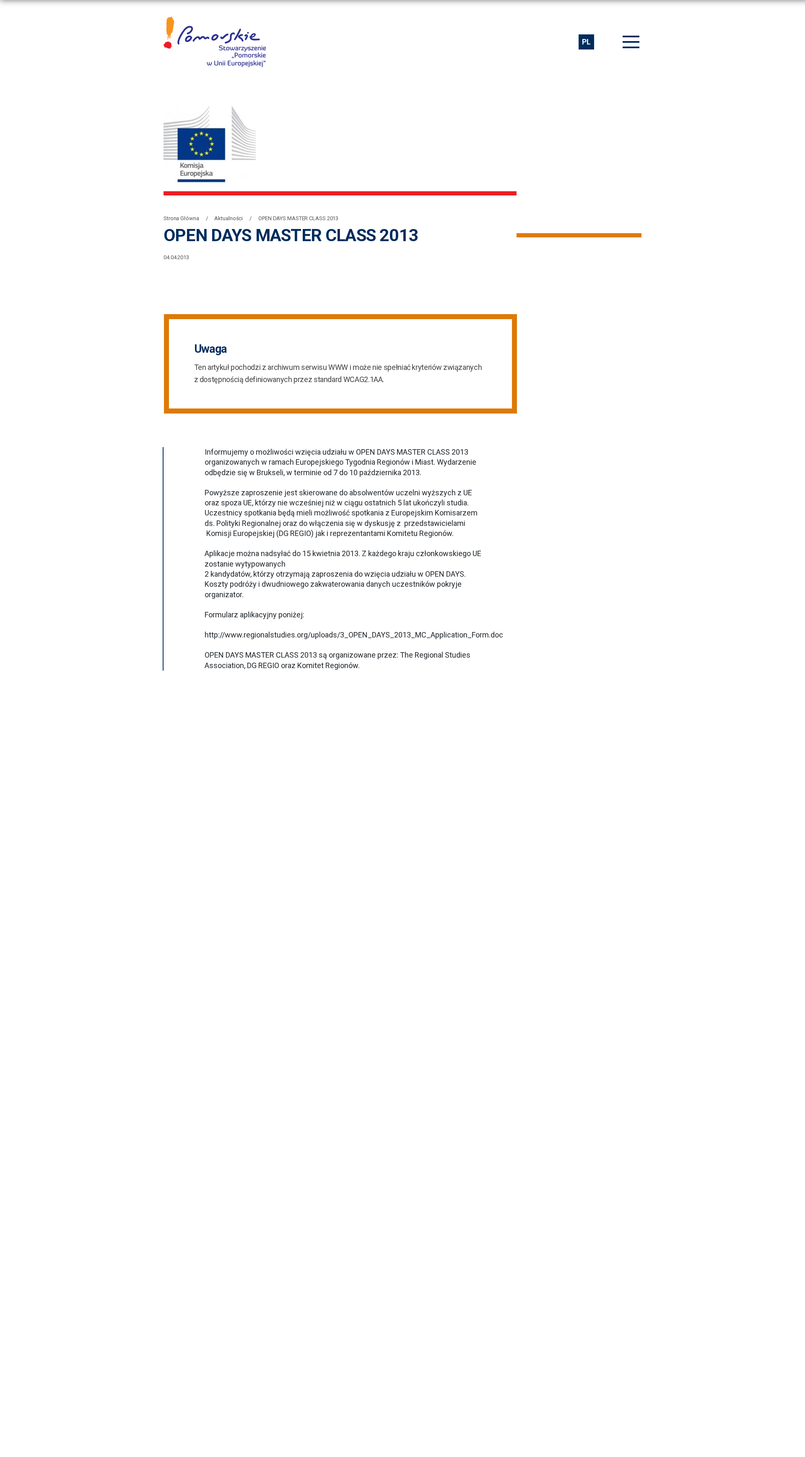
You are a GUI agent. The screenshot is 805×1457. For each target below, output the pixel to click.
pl (586, 41)
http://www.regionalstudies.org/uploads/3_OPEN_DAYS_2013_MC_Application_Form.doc (354, 634)
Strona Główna (181, 218)
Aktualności (228, 218)
